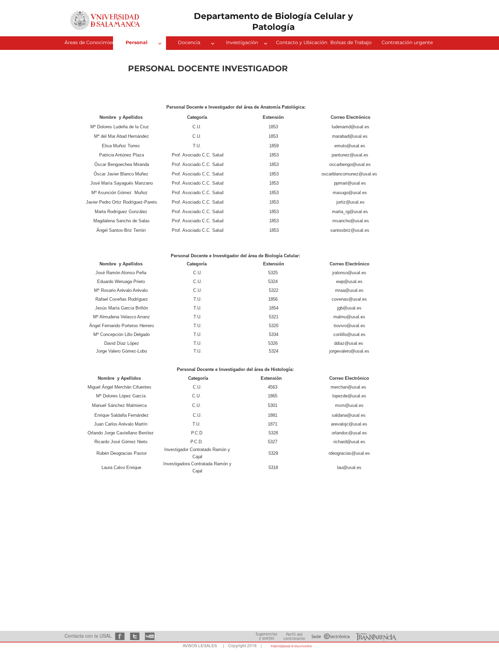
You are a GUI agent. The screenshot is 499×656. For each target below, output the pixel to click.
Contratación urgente (406, 42)
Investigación (242, 42)
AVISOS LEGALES (200, 645)
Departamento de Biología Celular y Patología (273, 21)
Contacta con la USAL (88, 635)
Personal (136, 42)
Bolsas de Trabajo (351, 42)
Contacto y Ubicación (300, 42)
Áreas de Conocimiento (88, 42)
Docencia (189, 42)
